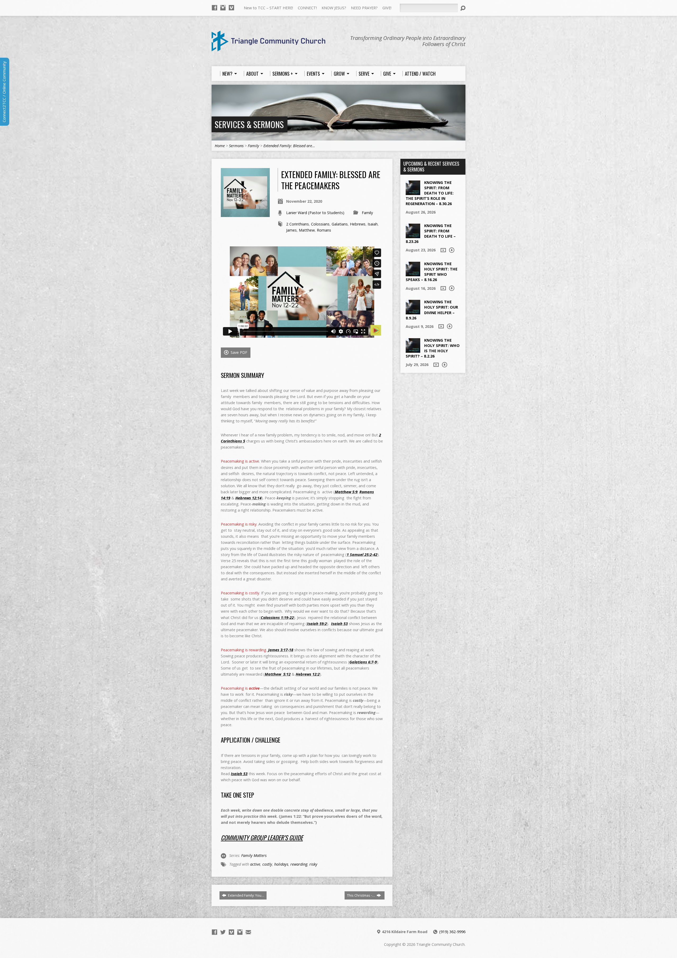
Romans (324, 230)
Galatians (340, 224)
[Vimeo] (231, 7)
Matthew (307, 230)
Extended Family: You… (245, 895)
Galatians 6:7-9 (363, 662)
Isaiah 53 (339, 623)
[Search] (462, 8)
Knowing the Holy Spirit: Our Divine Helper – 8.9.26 (432, 309)
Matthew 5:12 (278, 674)
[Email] (248, 932)
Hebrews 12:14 (248, 497)
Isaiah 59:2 (317, 623)
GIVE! (386, 7)
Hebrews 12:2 (308, 674)
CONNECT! (307, 7)
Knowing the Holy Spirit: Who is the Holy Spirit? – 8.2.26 (433, 348)
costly (267, 864)
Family (253, 145)
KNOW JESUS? (334, 7)
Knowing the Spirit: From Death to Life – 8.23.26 (431, 233)
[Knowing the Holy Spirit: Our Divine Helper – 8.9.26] (413, 311)
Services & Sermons (249, 124)
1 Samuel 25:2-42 (362, 554)
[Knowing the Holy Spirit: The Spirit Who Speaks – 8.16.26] (413, 273)
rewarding (298, 864)
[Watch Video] (443, 250)
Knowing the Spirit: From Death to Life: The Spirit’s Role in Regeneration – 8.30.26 (430, 193)
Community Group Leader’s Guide (262, 837)
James (291, 230)
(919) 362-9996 (452, 931)
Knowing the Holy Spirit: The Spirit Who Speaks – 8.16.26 (432, 271)
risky (313, 864)
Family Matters (254, 855)
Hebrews (357, 224)
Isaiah (373, 224)
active (255, 864)
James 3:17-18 (280, 649)
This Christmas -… (361, 895)
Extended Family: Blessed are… (289, 145)
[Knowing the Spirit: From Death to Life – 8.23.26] (413, 235)
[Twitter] (223, 932)
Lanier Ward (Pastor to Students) (315, 212)
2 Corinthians (297, 224)
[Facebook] (214, 7)
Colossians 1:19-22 (277, 617)
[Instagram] (223, 7)
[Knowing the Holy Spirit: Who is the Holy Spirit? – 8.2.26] (413, 349)
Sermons (236, 145)
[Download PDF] (451, 250)
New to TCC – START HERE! (268, 7)
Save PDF (238, 352)
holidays (281, 864)
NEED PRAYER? (364, 7)
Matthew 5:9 (346, 491)
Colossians (320, 224)
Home (220, 145)
